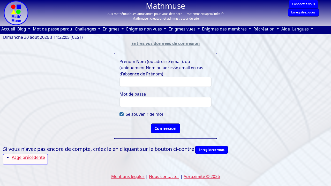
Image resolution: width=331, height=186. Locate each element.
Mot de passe (132, 94)
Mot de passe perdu (52, 29)
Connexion (165, 128)
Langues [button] (301, 29)
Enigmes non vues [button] (144, 29)
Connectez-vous (303, 4)
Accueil (8, 29)
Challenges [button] (86, 29)
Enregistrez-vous (303, 12)
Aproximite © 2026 (202, 176)
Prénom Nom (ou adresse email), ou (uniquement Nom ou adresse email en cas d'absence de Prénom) (161, 68)
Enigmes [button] (112, 29)
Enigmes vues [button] (183, 29)
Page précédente (28, 157)
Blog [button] (22, 29)
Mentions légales (128, 176)
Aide (286, 29)
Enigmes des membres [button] (225, 29)
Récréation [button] (264, 29)
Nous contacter (164, 176)
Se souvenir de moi (144, 114)
